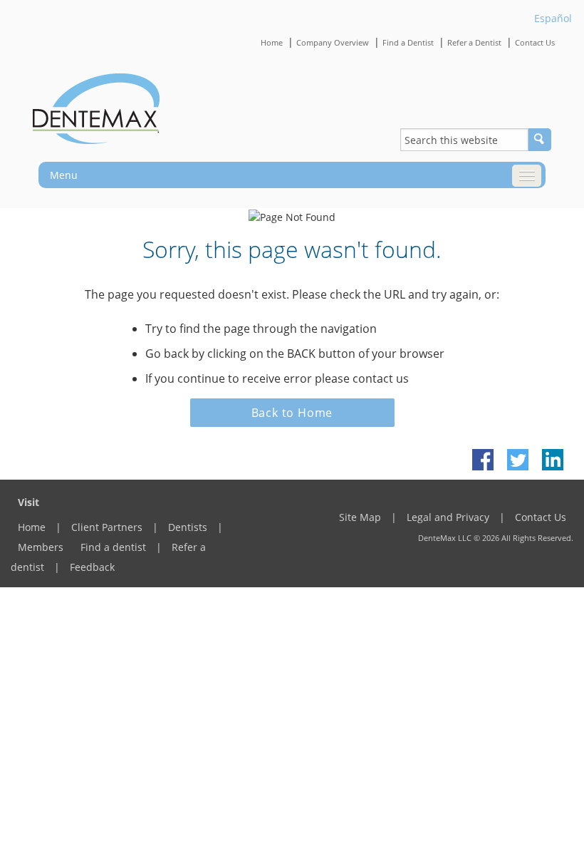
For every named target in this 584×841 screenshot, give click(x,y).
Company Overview (332, 42)
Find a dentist (113, 547)
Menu (64, 175)
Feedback (92, 567)
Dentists (187, 527)
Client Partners (106, 527)
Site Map (360, 517)
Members (40, 547)
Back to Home (292, 412)
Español (553, 18)
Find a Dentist (408, 42)
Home (272, 42)
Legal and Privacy (448, 517)
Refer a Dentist (474, 42)
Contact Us (535, 42)
